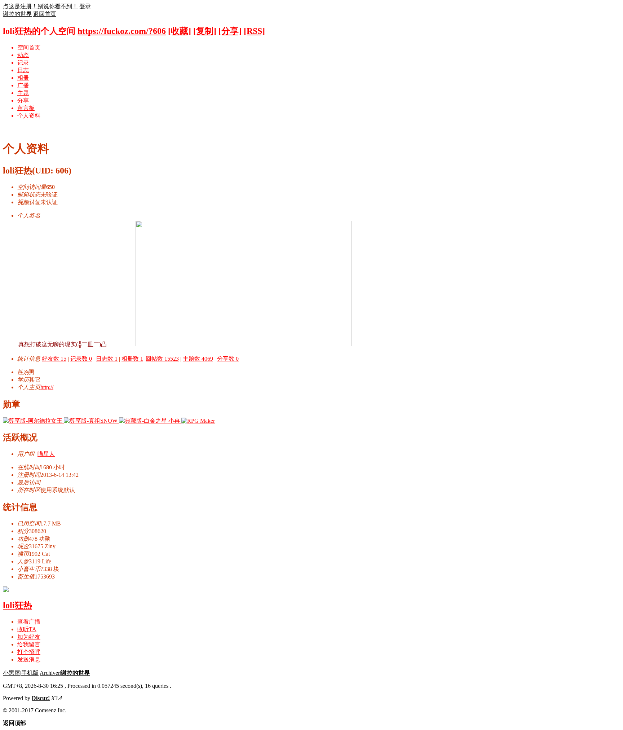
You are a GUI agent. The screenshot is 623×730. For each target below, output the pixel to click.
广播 (23, 85)
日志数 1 (107, 359)
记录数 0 (81, 359)
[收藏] (179, 31)
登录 (85, 6)
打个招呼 (28, 652)
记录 (23, 63)
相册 (23, 78)
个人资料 (28, 116)
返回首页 (44, 14)
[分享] (230, 31)
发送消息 (28, 659)
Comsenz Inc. (50, 710)
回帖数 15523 (162, 359)
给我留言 (28, 644)
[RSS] (254, 31)
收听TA (26, 629)
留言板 (26, 108)
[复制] (204, 31)
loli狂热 (17, 605)
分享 (23, 100)
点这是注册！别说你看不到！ (40, 6)
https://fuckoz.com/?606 (122, 31)
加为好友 (28, 637)
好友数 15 (54, 359)
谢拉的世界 (17, 14)
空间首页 (28, 47)
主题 (23, 93)
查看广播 (28, 622)
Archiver (50, 673)
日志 (23, 70)
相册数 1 (132, 359)
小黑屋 (11, 673)
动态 (23, 55)
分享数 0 (228, 359)
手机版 (30, 673)
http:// (46, 387)
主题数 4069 (198, 359)
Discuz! (41, 698)
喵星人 (46, 454)
